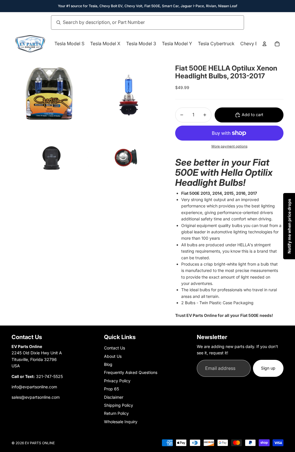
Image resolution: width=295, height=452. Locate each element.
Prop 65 (111, 388)
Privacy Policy (117, 380)
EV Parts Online (40, 443)
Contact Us (114, 347)
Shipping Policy (118, 405)
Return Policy (116, 413)
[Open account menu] (264, 43)
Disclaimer (113, 397)
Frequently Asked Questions (130, 372)
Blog (108, 364)
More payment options (229, 146)
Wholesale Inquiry (120, 421)
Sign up (268, 368)
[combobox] (141, 22)
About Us (113, 356)
